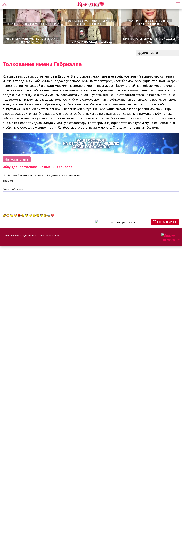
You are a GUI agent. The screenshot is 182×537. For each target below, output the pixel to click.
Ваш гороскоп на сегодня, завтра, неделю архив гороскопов (91, 147)
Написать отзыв (16, 163)
